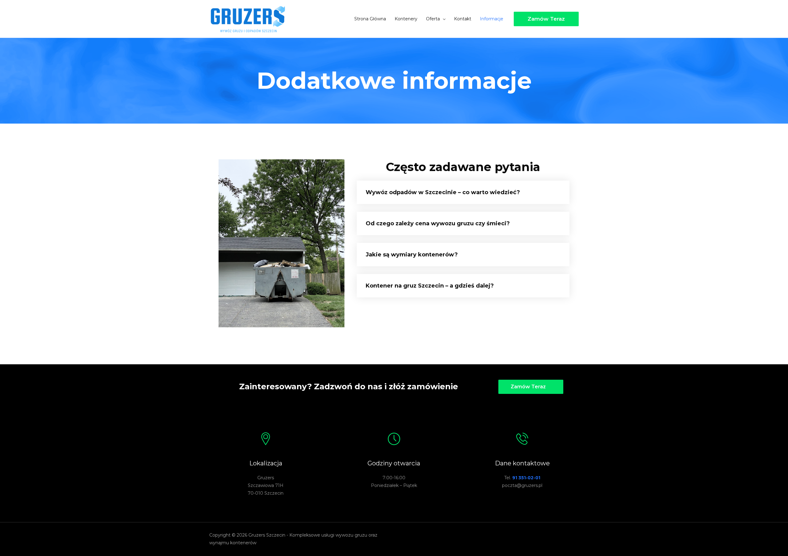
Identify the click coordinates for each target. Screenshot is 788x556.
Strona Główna (370, 19)
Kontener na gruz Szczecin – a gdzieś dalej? (430, 285)
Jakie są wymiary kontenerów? (412, 254)
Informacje (491, 19)
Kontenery (406, 19)
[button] (530, 387)
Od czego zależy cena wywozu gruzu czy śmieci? (438, 223)
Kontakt (462, 19)
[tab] (463, 192)
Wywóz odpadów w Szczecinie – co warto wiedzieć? (443, 192)
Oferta (433, 19)
